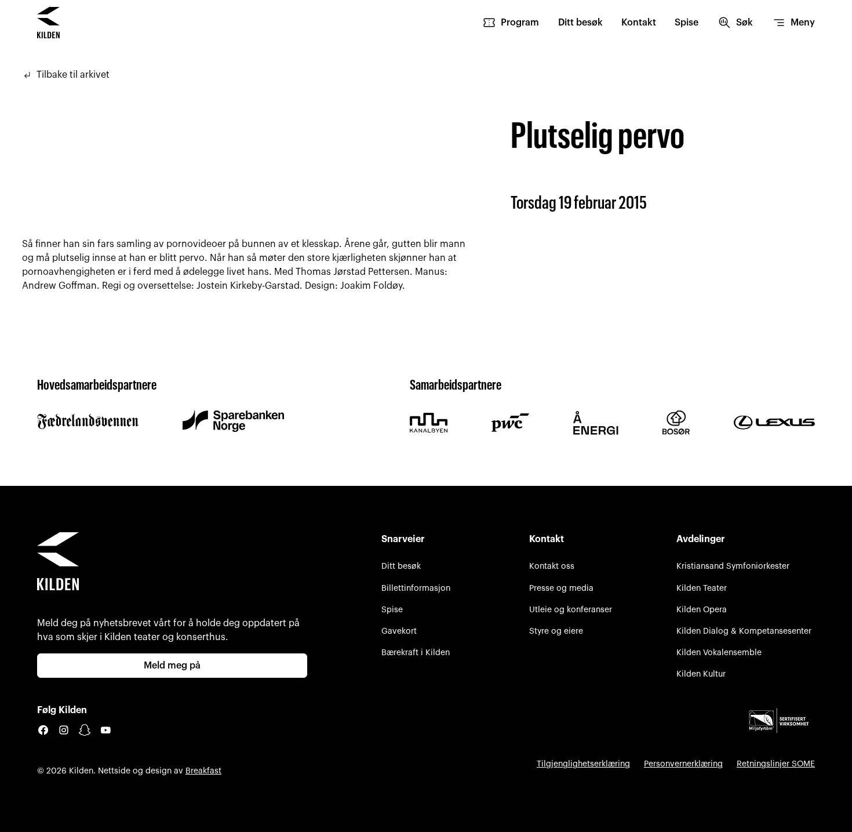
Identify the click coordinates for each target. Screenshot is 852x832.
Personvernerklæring (683, 764)
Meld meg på (172, 665)
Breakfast (203, 770)
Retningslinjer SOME (776, 764)
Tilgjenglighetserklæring (583, 764)
